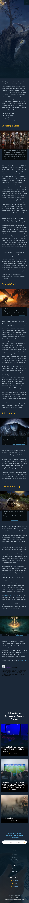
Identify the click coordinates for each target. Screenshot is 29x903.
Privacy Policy (14, 860)
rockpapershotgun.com (19, 444)
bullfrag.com (19, 635)
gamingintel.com (19, 158)
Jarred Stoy (20, 77)
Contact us (14, 854)
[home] (3, 1)
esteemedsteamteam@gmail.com (19, 899)
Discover (14, 872)
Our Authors (15, 857)
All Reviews (14, 869)
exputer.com (22, 315)
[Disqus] (14, 684)
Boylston (17, 897)
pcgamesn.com (14, 520)
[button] (26, 2)
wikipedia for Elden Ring (11, 595)
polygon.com (22, 660)
